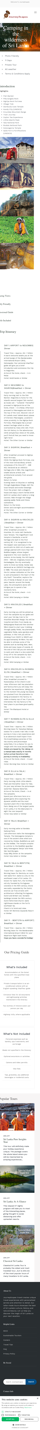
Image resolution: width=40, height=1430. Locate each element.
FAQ (5, 1349)
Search (31, 1382)
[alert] (20, 1413)
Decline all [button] (29, 1419)
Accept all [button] (10, 1419)
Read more (28, 1407)
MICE (5, 1331)
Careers (6, 1340)
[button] (2, 1412)
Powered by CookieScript (20, 1427)
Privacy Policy (9, 1354)
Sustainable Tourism (12, 1335)
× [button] (37, 1398)
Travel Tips (8, 1345)
